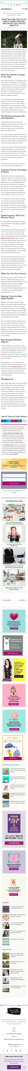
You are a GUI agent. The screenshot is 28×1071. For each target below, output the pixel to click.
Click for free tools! (14, 483)
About (14, 1031)
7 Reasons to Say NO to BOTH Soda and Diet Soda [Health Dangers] (17, 786)
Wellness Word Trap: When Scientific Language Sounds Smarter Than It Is (17, 971)
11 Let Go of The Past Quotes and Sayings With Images (17, 907)
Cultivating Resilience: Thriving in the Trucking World (17, 986)
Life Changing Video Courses (14, 1033)
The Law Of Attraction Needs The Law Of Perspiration (17, 923)
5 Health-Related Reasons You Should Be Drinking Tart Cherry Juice (17, 795)
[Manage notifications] (24, 1067)
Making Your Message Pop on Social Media (17, 962)
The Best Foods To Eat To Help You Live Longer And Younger (17, 802)
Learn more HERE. (13, 454)
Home (14, 1028)
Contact (14, 1036)
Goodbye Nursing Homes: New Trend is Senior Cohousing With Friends (17, 770)
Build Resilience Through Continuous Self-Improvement (17, 978)
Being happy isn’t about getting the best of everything (17, 915)
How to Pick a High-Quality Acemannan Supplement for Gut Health (17, 955)
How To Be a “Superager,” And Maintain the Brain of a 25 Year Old (17, 778)
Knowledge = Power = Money (17, 939)
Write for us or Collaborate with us (14, 1039)
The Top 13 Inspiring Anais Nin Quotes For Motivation (17, 931)
